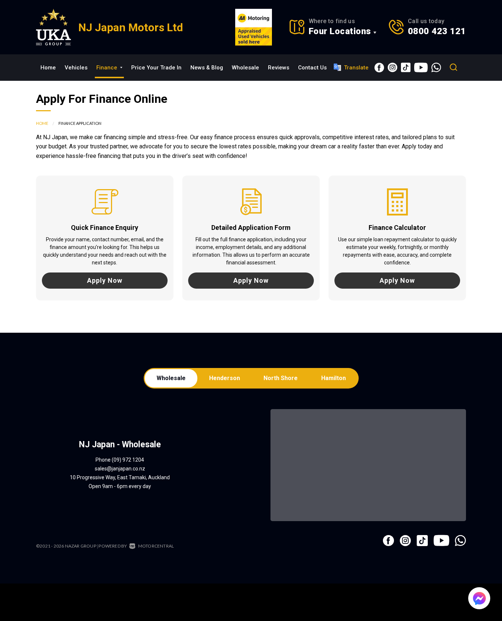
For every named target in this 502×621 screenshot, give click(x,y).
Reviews (278, 67)
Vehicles (76, 67)
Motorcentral (156, 546)
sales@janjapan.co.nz (120, 469)
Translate (356, 67)
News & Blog (206, 67)
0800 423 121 (437, 31)
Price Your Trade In (156, 67)
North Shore (280, 378)
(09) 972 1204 (128, 460)
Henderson (224, 378)
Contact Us (312, 67)
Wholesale (245, 67)
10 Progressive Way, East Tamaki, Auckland (120, 477)
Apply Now (104, 280)
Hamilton (333, 378)
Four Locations (340, 31)
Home (48, 67)
